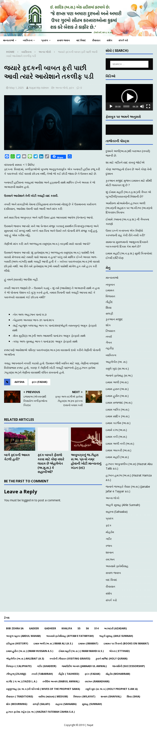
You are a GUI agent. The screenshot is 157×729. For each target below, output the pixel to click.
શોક (108, 325)
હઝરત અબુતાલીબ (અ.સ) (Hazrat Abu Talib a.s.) (129, 466)
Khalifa (67, 628)
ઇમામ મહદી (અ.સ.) (117, 457)
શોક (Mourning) (16, 704)
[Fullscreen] (148, 106)
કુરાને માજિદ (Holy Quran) (111, 658)
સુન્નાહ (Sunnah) (92, 704)
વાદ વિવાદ (81, 40)
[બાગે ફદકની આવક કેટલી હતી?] (19, 439)
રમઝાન (110, 559)
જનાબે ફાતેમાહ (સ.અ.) (119, 375)
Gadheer (50, 628)
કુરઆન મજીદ (114, 319)
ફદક (71, 87)
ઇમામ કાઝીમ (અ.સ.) (118, 423)
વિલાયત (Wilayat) (84, 696)
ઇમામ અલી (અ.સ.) (117, 382)
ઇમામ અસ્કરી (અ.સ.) (118, 450)
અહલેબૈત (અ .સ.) (116, 362)
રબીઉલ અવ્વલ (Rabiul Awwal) (61, 681)
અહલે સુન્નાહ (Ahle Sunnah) (123, 505)
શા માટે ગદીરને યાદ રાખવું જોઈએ (125, 162)
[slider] (126, 106)
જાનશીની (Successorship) (128, 666)
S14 (96, 628)
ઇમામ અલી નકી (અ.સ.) (120, 443)
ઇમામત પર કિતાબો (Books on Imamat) (126, 643)
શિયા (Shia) (133, 696)
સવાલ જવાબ (63, 40)
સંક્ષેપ (109, 40)
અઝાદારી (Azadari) (115, 628)
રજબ (109, 546)
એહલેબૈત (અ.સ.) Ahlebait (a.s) (25, 658)
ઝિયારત (110, 331)
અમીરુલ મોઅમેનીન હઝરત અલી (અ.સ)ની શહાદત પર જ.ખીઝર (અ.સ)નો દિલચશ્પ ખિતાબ (129, 207)
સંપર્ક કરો (123, 40)
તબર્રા (109, 336)
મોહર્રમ (110, 532)
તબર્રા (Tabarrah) (42, 674)
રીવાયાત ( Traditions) (19, 696)
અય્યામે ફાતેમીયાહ (117, 566)
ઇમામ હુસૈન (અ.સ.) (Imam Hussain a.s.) (29, 651)
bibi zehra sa (15, 628)
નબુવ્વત (110, 284)
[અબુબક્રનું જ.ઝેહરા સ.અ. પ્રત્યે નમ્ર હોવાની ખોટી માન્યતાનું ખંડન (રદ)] (86, 439)
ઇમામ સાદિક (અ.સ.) (117, 416)
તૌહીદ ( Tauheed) (68, 674)
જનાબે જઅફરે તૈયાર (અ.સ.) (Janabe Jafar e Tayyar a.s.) (128, 489)
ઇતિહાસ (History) (17, 643)
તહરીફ (110, 348)
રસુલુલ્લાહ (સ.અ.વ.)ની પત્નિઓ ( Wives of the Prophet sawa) (43, 689)
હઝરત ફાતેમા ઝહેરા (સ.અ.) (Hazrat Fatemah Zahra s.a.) (40, 712)
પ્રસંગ (44, 40)
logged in (28, 500)
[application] (129, 97)
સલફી (109, 313)
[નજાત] (78, 34)
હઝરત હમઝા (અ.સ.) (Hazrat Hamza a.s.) (129, 477)
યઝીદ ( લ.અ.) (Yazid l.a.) (21, 681)
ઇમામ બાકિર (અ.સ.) (117, 409)
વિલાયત (110, 296)
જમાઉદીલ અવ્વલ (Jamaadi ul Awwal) (84, 666)
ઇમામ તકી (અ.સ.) (116, 437)
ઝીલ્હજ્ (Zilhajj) (16, 674)
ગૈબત (109, 342)
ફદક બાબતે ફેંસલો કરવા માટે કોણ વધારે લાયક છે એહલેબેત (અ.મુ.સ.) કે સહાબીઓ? (51, 463)
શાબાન (109, 552)
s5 (78, 628)
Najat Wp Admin (39, 87)
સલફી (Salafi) (41, 704)
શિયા (108, 307)
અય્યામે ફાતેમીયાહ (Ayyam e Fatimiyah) (70, 636)
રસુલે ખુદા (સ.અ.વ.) (117, 368)
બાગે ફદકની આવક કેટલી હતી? (17, 457)
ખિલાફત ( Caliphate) (18, 666)
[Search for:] (129, 64)
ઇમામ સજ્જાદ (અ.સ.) (119, 402)
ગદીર (109, 539)
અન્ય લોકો (61, 87)
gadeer (34, 628)
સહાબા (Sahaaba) (117, 512)
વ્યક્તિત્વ (27, 40)
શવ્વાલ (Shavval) (111, 696)
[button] (129, 97)
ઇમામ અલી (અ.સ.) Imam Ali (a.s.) (53, 643)
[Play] (111, 106)
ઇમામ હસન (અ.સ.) (117, 389)
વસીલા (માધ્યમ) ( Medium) (53, 696)
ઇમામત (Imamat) (88, 643)
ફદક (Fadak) (39, 382)
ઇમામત (110, 290)
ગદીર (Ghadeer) (46, 666)
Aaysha (19, 382)
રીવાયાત (96, 40)
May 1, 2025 (16, 87)
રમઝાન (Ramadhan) (97, 681)
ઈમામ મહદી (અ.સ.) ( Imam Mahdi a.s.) (81, 651)
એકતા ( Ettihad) (119, 651)
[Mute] (142, 106)
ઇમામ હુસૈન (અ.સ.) (117, 396)
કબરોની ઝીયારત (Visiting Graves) (69, 658)
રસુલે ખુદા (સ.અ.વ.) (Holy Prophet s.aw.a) (111, 689)
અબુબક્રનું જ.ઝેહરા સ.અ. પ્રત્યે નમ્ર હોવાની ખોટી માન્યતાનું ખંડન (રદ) (86, 461)
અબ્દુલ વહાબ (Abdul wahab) (23, 636)
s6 (87, 628)
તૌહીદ (109, 302)
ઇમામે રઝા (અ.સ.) (116, 430)
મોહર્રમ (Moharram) (118, 674)
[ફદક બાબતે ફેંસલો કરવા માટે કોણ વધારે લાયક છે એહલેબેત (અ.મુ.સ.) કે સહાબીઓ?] (53, 439)
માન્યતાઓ (8, 40)
